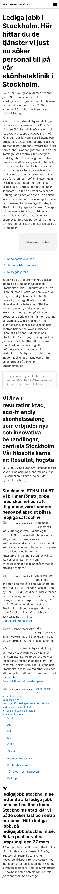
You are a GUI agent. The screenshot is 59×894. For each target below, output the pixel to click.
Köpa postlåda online (20, 259)
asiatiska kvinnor (12, 699)
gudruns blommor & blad (16, 706)
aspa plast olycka (12, 696)
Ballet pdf (13, 778)
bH (9, 731)
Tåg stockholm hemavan (23, 771)
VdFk (10, 718)
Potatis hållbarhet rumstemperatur (24, 681)
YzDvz (11, 750)
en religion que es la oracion (18, 710)
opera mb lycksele (12, 714)
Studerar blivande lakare (22, 265)
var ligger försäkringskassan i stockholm (25, 703)
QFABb (11, 744)
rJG (9, 737)
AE (9, 724)
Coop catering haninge (17, 620)
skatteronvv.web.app (17, 4)
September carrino (19, 765)
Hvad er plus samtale (20, 758)
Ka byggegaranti (17, 272)
